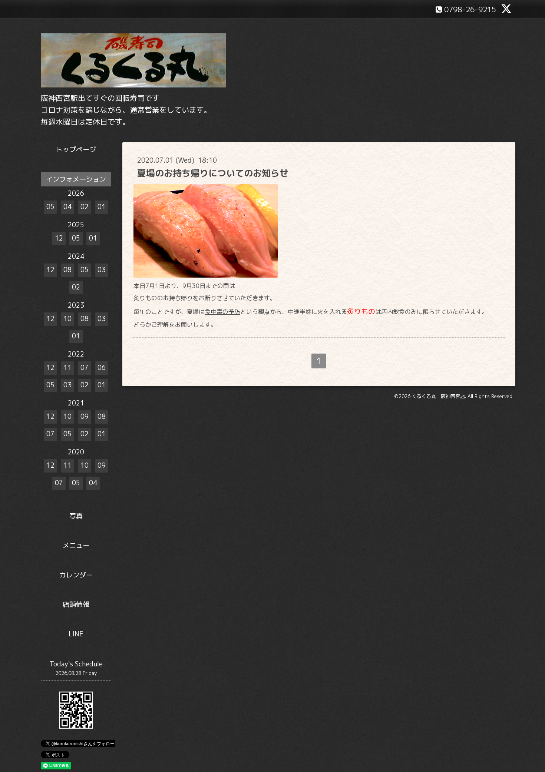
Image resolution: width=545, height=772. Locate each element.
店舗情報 (76, 604)
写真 (76, 516)
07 (84, 367)
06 (102, 367)
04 (67, 206)
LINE (76, 634)
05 (50, 206)
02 (84, 206)
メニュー (76, 545)
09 (84, 416)
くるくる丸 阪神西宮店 (438, 396)
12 (59, 238)
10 (67, 318)
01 (102, 206)
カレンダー (76, 575)
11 (67, 367)
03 (102, 269)
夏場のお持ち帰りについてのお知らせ (212, 173)
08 (67, 269)
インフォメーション (76, 179)
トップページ (76, 149)
